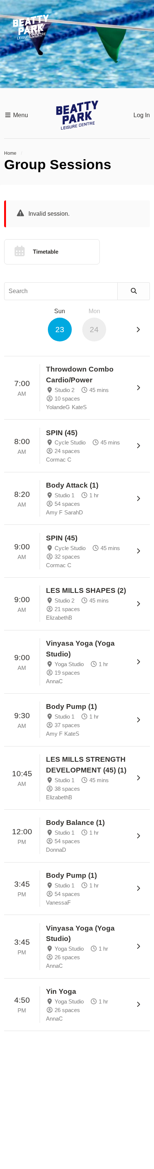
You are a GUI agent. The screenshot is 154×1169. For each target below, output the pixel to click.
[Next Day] (138, 330)
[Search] (134, 291)
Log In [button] (141, 115)
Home (10, 153)
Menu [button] (20, 115)
